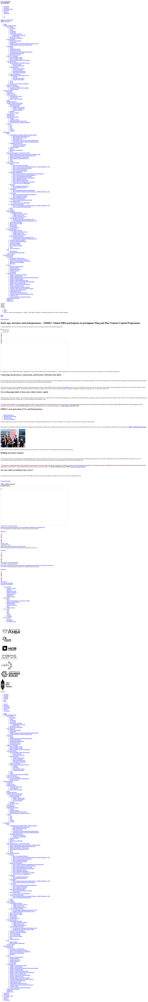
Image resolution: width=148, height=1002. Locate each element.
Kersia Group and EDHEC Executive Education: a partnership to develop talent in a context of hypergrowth (27, 565)
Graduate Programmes (18, 79)
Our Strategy (13, 32)
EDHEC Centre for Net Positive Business (20, 284)
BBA (8, 133)
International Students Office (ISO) (18, 121)
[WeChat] (74, 341)
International (10, 46)
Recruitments (13, 272)
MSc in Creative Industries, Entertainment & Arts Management (28, 173)
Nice (11, 126)
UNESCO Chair (14, 295)
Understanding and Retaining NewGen (19, 75)
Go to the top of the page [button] (7, 583)
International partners (15, 49)
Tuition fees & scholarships (19, 144)
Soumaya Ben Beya (8, 415)
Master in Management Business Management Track (22, 155)
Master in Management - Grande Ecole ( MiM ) (18, 153)
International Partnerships (19, 71)
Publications (10, 299)
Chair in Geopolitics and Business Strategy (20, 297)
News (11, 81)
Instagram (6, 695)
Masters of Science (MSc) (13, 162)
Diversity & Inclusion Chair (16, 285)
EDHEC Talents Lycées (19, 107)
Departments (10, 256)
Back (2, 315)
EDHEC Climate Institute (16, 276)
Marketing (12, 184)
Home (5, 24)
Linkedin (6, 697)
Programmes (13, 42)
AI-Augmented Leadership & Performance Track (25, 220)
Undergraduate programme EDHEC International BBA (23, 135)
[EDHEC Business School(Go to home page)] (5, 3)
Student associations (12, 94)
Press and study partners (19, 78)
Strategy (12, 47)
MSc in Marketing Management (20, 180)
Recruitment (7, 706)
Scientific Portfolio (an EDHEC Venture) (20, 287)
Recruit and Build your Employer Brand (19, 63)
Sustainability (13, 189)
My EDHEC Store (8, 9)
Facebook (6, 694)
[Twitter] (74, 337)
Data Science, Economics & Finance (19, 259)
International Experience (13, 117)
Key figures (13, 28)
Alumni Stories (13, 226)
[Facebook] (74, 335)
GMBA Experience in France (20, 213)
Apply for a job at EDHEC (13, 86)
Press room (6, 10)
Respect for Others (14, 112)
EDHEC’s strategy (11, 588)
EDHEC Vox (10, 301)
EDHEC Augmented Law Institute (18, 274)
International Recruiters (18, 65)
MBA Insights (13, 225)
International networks (15, 54)
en (4, 17)
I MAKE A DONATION (7, 20)
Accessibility (7, 711)
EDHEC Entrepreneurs (15, 40)
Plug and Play (66, 387)
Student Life (10, 595)
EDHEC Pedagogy (14, 270)
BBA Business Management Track (21, 136)
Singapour (9, 616)
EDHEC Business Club (19, 68)
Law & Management (15, 201)
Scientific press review (15, 269)
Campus (9, 124)
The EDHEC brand (14, 36)
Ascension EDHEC (18, 110)
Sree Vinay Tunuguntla (9, 419)
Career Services (10, 93)
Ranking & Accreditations (16, 38)
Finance (12, 164)
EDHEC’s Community (12, 56)
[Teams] (74, 340)
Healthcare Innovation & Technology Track (23, 219)
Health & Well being (12, 101)
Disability (12, 111)
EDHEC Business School (10, 25)
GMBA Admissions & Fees (19, 216)
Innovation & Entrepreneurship (17, 198)
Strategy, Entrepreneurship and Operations (20, 261)
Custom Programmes (15, 243)
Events (11, 82)
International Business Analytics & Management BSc (26, 141)
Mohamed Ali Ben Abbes (10, 416)
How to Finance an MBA (16, 223)
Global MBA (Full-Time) (16, 212)
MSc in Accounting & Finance (20, 165)
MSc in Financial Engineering (20, 169)
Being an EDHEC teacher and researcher (20, 60)
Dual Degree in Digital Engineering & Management (25, 140)
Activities (15, 76)
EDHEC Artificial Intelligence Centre (19, 280)
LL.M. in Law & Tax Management (21, 183)
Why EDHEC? (10, 27)
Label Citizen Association (16, 99)
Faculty (8, 265)
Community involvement (16, 96)
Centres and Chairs (11, 273)
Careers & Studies (14, 147)
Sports (8, 100)
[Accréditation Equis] (7, 643)
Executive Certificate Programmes (18, 241)
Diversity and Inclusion (15, 104)
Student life (9, 92)
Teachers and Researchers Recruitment (19, 88)
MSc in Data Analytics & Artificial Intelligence (24, 175)
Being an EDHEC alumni (16, 57)
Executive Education (12, 229)
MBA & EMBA (11, 211)
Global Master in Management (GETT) (19, 158)
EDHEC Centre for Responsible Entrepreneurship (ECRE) (24, 43)
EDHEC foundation (12, 592)
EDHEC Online (11, 254)
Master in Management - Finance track (19, 157)
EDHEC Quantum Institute (16, 279)
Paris (11, 128)
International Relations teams (17, 53)
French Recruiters (17, 64)
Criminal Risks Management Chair (18, 292)
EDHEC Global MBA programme (137, 427)
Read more (3, 531)
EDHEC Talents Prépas (19, 108)
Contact (5, 704)
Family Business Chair (15, 291)
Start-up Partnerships (18, 70)
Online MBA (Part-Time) (16, 222)
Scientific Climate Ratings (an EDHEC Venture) (21, 288)
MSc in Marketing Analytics (20, 179)
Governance (13, 31)
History (11, 29)
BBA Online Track (17, 139)
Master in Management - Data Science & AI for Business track (25, 154)
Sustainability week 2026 (19, 35)
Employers (6, 7)
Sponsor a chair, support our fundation (19, 83)
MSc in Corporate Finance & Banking (22, 168)
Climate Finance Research (13, 298)
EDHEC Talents (11, 596)
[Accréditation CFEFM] (7, 669)
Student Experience (8, 90)
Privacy (5, 709)
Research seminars (14, 267)
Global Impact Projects (15, 50)
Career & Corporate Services (77, 466)
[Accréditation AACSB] (9, 652)
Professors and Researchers (16, 266)
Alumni (5, 12)
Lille (11, 125)
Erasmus (12, 118)
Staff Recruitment (14, 89)
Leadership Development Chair (17, 290)
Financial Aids (10, 114)
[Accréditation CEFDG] (9, 660)
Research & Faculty (8, 255)
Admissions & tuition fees (16, 143)
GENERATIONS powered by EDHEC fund (21, 45)
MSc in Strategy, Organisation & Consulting (23, 182)
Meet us (12, 148)
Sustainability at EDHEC (16, 34)
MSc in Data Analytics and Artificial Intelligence (25, 194)
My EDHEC (7, 13)
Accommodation (11, 115)
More (5, 701)
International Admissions (19, 146)
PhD (8, 249)
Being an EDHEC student (16, 58)
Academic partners (14, 119)
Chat (5, 700)
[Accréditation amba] (11, 633)
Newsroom (6, 6)
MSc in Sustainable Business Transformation (24, 177)
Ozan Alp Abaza (8, 417)
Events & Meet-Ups (15, 227)
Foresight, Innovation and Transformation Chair (21, 294)
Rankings (9, 589)
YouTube (6, 698)
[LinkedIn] (74, 338)
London (12, 129)
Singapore (12, 130)
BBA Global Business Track (20, 137)
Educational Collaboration (19, 72)
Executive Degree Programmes (17, 240)
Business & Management (16, 172)
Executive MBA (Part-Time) (17, 218)
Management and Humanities (17, 262)
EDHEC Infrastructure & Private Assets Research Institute (24, 277)
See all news (4, 581)
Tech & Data (13, 193)
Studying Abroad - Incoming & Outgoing (20, 122)
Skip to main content (6, 1)
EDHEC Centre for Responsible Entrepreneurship (22, 281)
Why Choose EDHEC (15, 244)
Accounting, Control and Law (17, 258)
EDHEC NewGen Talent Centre (18, 283)
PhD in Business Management (17, 252)
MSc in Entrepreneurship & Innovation (22, 176)
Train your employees (15, 74)
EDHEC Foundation (12, 85)
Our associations (14, 97)
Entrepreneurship (11, 39)
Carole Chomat (65, 405)
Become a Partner (14, 67)
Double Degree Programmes (17, 204)
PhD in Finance (13, 251)
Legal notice (7, 708)
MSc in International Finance (20, 171)
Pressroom (6, 705)
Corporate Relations (11, 61)
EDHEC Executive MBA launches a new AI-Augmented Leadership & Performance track (23, 527)
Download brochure (5, 481)
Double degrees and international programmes (21, 52)
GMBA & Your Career (18, 215)
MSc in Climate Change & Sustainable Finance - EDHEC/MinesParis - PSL (31, 166)
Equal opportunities (14, 106)
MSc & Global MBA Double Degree (22, 207)
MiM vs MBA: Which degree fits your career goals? (13, 546)
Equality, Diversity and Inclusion (15, 103)
